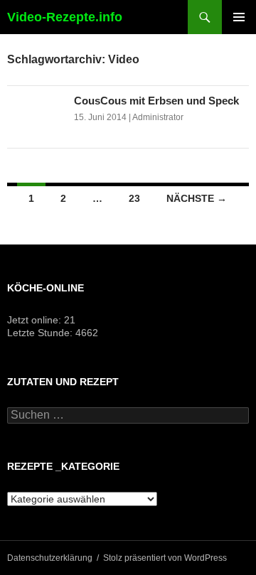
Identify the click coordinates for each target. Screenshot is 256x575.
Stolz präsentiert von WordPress (165, 558)
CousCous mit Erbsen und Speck (156, 101)
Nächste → (196, 198)
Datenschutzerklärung (49, 558)
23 (134, 198)
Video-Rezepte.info (64, 17)
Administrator (157, 117)
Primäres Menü (239, 17)
